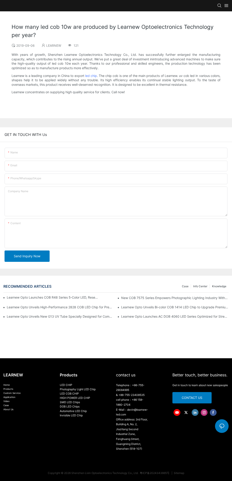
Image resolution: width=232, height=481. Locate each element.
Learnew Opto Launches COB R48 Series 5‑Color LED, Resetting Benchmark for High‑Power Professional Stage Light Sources (52, 297)
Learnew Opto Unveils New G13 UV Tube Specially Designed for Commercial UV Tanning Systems (60, 316)
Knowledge (219, 286)
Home (6, 384)
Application (9, 397)
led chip (91, 76)
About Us (8, 409)
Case (185, 286)
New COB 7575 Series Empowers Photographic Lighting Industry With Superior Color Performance (175, 298)
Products (8, 389)
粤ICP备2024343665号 (155, 473)
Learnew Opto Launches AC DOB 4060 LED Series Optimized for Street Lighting (175, 316)
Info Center (200, 286)
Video (6, 401)
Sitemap (178, 473)
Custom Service (12, 393)
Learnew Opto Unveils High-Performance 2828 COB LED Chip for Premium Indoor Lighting (60, 307)
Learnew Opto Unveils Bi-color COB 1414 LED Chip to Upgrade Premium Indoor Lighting (175, 307)
